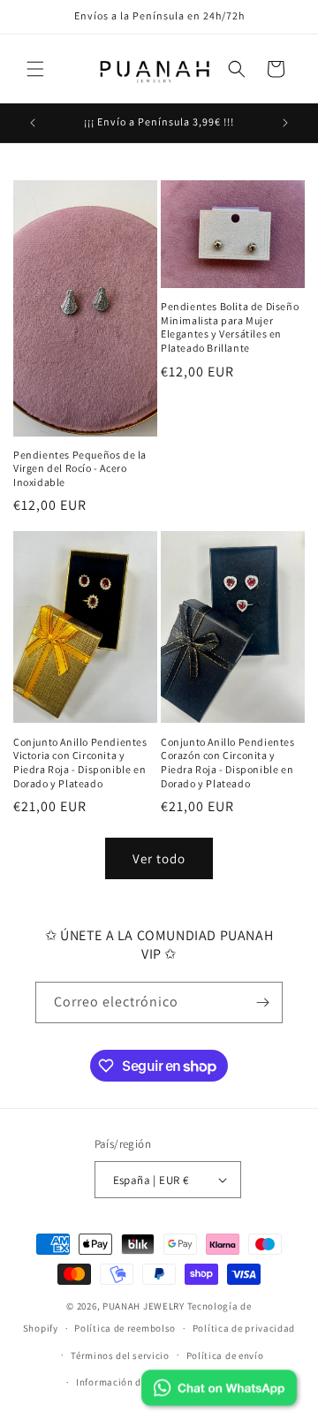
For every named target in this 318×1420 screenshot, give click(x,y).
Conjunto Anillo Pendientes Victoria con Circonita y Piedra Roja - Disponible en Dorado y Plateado (80, 762)
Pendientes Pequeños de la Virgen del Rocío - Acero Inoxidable (80, 468)
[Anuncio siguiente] (285, 122)
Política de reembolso (125, 1328)
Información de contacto (133, 1382)
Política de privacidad (244, 1328)
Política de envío (225, 1355)
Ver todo (159, 858)
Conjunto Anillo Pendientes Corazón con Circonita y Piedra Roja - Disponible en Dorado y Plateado (228, 762)
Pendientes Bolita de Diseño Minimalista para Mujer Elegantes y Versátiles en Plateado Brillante (230, 327)
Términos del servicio (120, 1355)
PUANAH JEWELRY (143, 1306)
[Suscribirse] (262, 1002)
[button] (35, 68)
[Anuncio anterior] (32, 122)
